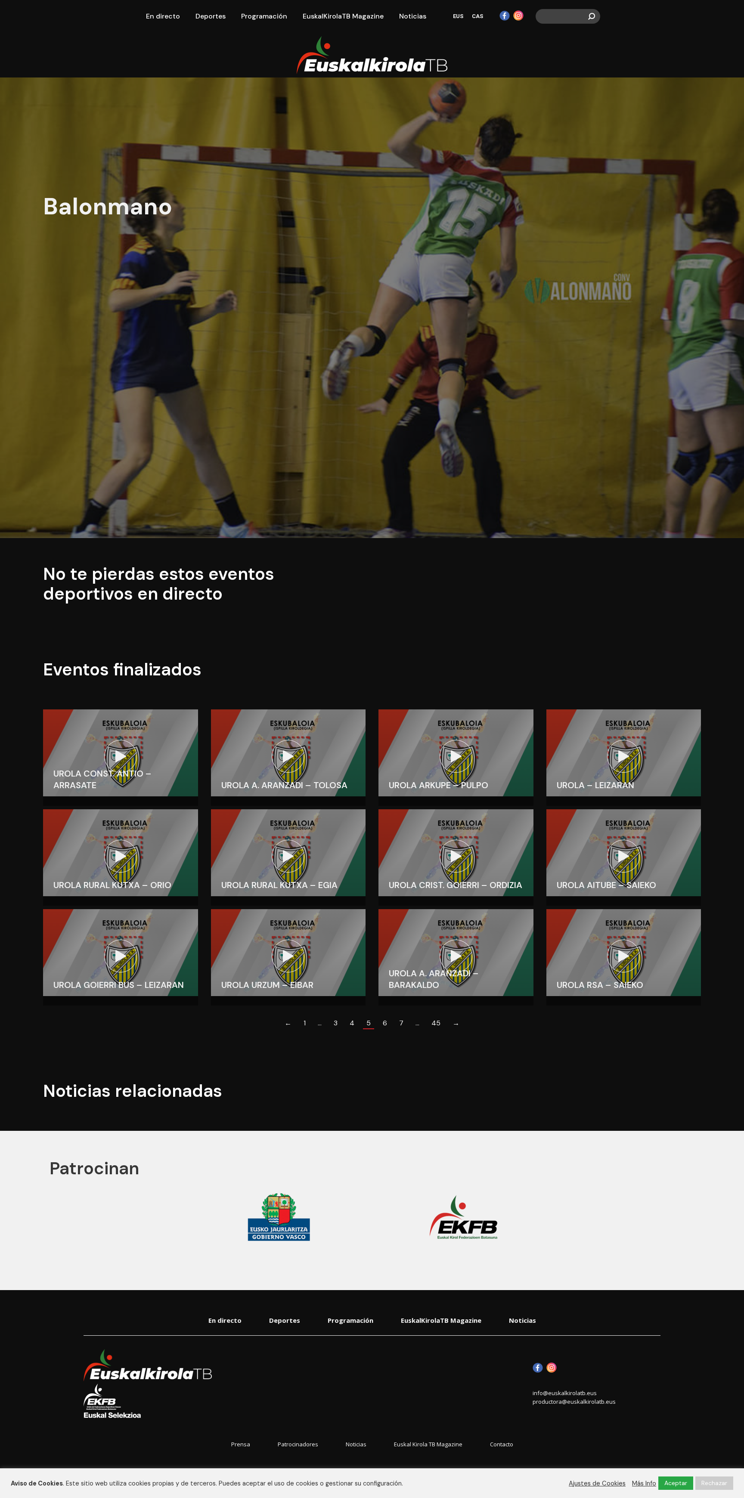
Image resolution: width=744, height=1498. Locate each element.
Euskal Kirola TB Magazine (428, 1444)
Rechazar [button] (714, 1483)
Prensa (240, 1444)
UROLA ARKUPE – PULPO (438, 785)
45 (435, 1023)
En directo (225, 1320)
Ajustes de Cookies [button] (597, 1483)
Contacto (501, 1444)
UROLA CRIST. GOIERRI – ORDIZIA (455, 885)
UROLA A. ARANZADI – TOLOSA (284, 785)
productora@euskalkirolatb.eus (574, 1401)
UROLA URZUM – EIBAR (267, 984)
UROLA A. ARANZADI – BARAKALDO (434, 979)
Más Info (644, 1483)
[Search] (591, 16)
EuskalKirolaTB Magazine (441, 1320)
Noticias (522, 1320)
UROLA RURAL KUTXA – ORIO (112, 885)
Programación (350, 1320)
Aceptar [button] (675, 1483)
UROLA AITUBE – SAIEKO (606, 885)
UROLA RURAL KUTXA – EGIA (279, 885)
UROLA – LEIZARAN (595, 785)
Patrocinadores (298, 1444)
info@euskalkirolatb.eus (565, 1393)
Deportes (284, 1320)
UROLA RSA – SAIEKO (600, 984)
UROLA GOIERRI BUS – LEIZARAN (118, 984)
